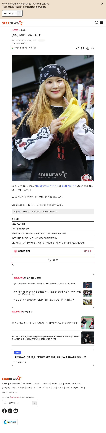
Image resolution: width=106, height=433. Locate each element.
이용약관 (54, 384)
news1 (41, 388)
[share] (87, 48)
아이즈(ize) (74, 388)
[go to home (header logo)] (12, 22)
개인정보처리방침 (15, 384)
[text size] (92, 48)
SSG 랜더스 (68, 186)
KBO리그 (39, 186)
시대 (54, 388)
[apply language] (19, 13)
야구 (23, 30)
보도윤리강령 (76, 384)
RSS (60, 384)
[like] (77, 48)
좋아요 (55, 260)
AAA (67, 388)
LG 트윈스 (51, 186)
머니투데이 (21, 388)
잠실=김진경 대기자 (19, 43)
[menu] (102, 22)
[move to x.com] (10, 410)
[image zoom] (91, 177)
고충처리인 (37, 384)
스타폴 (83, 388)
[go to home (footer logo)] (11, 378)
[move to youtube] (15, 410)
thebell (60, 388)
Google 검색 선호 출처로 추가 (23, 48)
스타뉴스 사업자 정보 (8, 392)
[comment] (82, 48)
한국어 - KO (14, 403)
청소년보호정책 (27, 384)
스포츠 (15, 30)
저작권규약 (46, 384)
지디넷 (48, 388)
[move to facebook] (4, 410)
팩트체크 (67, 384)
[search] (97, 22)
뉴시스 (35, 388)
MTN (28, 388)
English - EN (15, 13)
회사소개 (4, 384)
